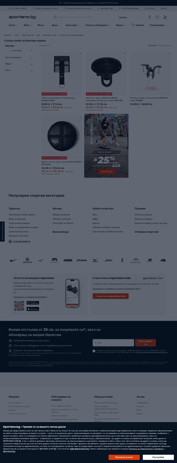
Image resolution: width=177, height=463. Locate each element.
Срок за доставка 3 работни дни (79, 8)
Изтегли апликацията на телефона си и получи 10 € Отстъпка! (91, 3)
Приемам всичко (124, 457)
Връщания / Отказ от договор (64, 419)
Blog (139, 410)
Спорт (16, 35)
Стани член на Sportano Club (111, 296)
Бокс (38, 35)
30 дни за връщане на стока (46, 8)
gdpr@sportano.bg (79, 448)
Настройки (158, 457)
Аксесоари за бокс (50, 35)
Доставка (12, 410)
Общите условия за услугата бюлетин (26, 355)
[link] (150, 17)
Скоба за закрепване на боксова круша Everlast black (58, 99)
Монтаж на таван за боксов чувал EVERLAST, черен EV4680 (149, 99)
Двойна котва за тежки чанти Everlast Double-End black (62, 163)
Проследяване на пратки (19, 406)
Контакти (151, 8)
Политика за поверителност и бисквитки (40, 365)
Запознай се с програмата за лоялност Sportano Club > (117, 288)
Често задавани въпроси (62, 405)
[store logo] (22, 17)
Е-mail (98, 342)
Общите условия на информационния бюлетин (152, 352)
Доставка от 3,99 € (19, 8)
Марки (119, 25)
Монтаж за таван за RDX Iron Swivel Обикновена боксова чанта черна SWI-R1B (104, 99)
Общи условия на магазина (106, 402)
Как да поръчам (15, 402)
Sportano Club (107, 8)
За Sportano (142, 402)
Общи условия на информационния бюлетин (106, 407)
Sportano (8, 35)
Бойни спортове (28, 35)
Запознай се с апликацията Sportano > (31, 297)
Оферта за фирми (59, 415)
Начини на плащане (17, 413)
